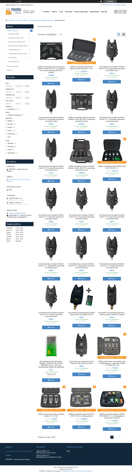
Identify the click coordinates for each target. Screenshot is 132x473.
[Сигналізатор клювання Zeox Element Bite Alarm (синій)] (81, 346)
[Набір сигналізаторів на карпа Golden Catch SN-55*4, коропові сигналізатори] (81, 151)
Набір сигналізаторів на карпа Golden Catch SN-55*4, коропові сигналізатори (81, 168)
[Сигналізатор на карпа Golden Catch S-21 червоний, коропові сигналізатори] (111, 51)
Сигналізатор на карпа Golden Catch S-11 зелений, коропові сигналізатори (111, 119)
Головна (46, 12)
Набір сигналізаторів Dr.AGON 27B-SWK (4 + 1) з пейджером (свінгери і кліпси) (111, 416)
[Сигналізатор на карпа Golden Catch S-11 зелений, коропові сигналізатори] (111, 102)
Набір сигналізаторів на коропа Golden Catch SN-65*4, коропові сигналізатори (81, 119)
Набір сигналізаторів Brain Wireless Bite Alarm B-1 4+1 (81, 67)
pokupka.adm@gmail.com (17, 213)
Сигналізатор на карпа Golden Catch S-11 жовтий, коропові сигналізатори (51, 217)
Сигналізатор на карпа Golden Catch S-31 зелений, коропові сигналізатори (51, 119)
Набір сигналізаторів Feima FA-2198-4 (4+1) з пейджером (81, 415)
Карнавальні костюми (15, 46)
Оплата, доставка (81, 12)
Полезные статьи (13, 66)
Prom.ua (76, 467)
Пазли (10, 57)
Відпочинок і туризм (15, 42)
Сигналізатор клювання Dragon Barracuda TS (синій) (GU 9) (81, 313)
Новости (9, 70)
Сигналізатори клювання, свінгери (41, 20)
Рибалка (25, 20)
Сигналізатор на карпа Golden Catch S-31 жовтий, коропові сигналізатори (51, 168)
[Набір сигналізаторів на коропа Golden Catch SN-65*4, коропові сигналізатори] (81, 102)
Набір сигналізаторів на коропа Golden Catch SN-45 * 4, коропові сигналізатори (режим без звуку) (51, 69)
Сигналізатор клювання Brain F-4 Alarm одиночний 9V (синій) (111, 313)
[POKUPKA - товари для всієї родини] (13, 11)
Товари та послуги (15, 20)
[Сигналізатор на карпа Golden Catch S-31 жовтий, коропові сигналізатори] (51, 151)
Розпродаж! (12, 61)
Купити (52, 83)
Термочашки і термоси (16, 53)
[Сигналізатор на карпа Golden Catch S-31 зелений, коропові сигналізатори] (51, 102)
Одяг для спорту (13, 38)
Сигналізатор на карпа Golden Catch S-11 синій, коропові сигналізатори (111, 265)
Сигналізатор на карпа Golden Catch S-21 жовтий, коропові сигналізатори (111, 217)
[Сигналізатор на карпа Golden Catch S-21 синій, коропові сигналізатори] (51, 297)
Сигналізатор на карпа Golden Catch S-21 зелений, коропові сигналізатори (81, 217)
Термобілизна (13, 50)
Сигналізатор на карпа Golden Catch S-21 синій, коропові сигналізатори (51, 314)
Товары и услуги (12, 30)
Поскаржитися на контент (68, 471)
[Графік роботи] (116, 11)
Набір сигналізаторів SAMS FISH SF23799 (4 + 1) (112, 167)
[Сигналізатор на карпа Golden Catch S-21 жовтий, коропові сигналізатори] (111, 199)
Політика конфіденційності (85, 471)
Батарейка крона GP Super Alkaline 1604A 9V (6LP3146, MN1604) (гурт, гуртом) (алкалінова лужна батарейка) (51, 364)
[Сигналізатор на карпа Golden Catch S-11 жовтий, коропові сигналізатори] (51, 199)
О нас (61, 12)
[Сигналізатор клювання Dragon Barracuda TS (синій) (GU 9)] (81, 297)
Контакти (68, 12)
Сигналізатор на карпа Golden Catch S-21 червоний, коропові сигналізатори (112, 68)
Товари (54, 12)
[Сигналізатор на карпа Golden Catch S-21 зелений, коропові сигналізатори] (81, 199)
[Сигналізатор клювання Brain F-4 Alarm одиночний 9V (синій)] (111, 297)
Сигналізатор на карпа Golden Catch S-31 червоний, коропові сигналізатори (81, 265)
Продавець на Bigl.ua (66, 469)
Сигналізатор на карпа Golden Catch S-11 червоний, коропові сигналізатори (51, 265)
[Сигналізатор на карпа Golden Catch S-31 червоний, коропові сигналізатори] (81, 248)
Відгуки (104, 12)
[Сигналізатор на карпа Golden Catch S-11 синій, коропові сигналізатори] (111, 248)
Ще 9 (9, 137)
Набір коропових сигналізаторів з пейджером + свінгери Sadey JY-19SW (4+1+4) (112, 363)
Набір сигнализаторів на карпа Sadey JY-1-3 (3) (51, 415)
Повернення (94, 12)
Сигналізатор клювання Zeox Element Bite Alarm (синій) (81, 362)
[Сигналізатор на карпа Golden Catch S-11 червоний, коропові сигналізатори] (51, 248)
